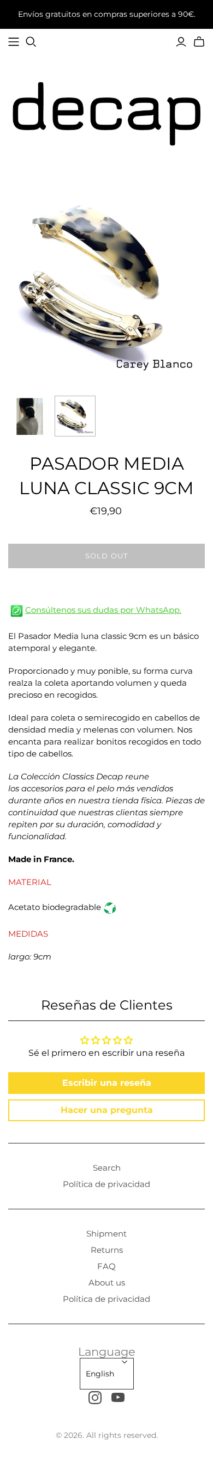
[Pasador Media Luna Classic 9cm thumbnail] (28, 416)
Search (107, 1168)
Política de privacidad (106, 1184)
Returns (107, 1250)
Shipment (106, 1233)
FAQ (106, 1266)
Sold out (106, 555)
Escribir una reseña (106, 1083)
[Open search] (31, 41)
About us (106, 1282)
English (100, 1374)
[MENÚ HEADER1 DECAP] (13, 41)
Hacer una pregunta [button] (107, 1110)
